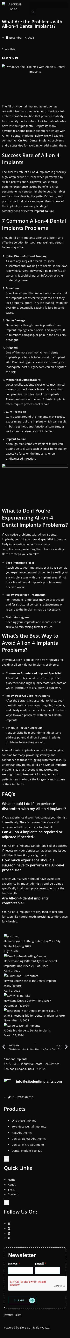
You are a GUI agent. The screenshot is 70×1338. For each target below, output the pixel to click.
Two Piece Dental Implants (29, 1126)
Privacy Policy (12, 1314)
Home (11, 1179)
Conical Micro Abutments (28, 1144)
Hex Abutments (22, 1132)
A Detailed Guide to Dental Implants (27, 1030)
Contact (13, 1194)
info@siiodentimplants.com (38, 1081)
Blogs (11, 1189)
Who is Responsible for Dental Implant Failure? (34, 1015)
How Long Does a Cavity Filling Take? (27, 1000)
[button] (48, 5)
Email (40, 1264)
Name (14, 1264)
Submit (19, 1300)
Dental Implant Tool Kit (27, 1150)
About (12, 1184)
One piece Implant (24, 1120)
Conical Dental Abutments (29, 1138)
